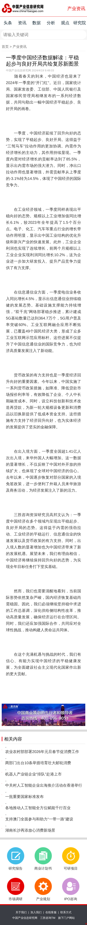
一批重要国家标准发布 (24, 796)
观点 (65, 22)
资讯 (22, 22)
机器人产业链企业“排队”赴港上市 (33, 774)
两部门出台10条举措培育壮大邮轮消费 (38, 763)
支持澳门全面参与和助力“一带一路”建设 (39, 819)
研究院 (79, 22)
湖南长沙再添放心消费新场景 (30, 830)
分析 (51, 22)
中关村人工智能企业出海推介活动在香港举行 (43, 785)
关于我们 (21, 912)
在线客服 (51, 912)
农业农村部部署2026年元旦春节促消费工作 (42, 751)
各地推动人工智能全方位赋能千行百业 (38, 808)
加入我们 (36, 912)
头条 (8, 22)
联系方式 (65, 912)
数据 (36, 22)
